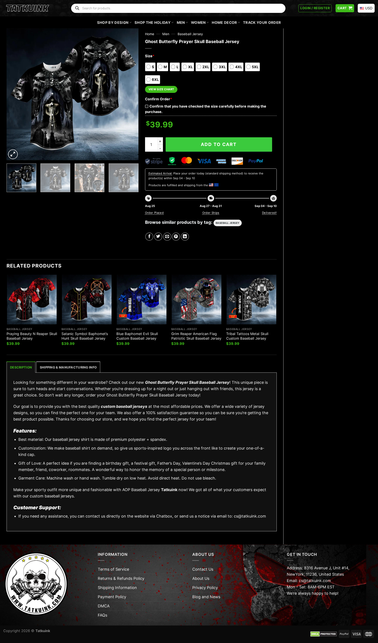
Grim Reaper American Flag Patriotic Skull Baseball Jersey (196, 336)
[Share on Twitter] (158, 237)
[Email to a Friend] (167, 237)
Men (181, 22)
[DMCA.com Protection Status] (323, 633)
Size (149, 56)
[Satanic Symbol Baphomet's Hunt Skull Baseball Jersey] (87, 299)
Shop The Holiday (153, 22)
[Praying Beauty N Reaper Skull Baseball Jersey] (32, 299)
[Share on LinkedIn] (185, 237)
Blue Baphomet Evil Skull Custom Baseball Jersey (137, 336)
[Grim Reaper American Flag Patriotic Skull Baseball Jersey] (196, 299)
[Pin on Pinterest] (176, 237)
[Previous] (15, 94)
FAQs (102, 615)
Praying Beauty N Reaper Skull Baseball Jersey (32, 336)
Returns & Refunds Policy (121, 578)
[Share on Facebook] (149, 237)
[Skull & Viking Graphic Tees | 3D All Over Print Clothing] (27, 8)
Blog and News (206, 596)
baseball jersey (228, 222)
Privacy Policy (205, 587)
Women (198, 22)
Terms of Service (113, 569)
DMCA (104, 606)
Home (149, 34)
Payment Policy (112, 596)
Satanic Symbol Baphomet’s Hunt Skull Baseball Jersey (84, 336)
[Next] (130, 94)
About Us (200, 578)
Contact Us (202, 569)
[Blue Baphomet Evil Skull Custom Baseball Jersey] (141, 299)
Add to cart (219, 144)
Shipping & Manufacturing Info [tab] (68, 367)
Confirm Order (158, 99)
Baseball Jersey (190, 34)
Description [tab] (21, 367)
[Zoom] (13, 154)
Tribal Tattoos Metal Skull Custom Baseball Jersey (247, 336)
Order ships (210, 212)
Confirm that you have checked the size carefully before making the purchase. (205, 109)
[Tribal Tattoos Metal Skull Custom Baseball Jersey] (251, 299)
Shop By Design (113, 22)
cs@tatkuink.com (250, 516)
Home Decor (224, 22)
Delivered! (269, 212)
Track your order (262, 22)
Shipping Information (117, 587)
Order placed (154, 212)
